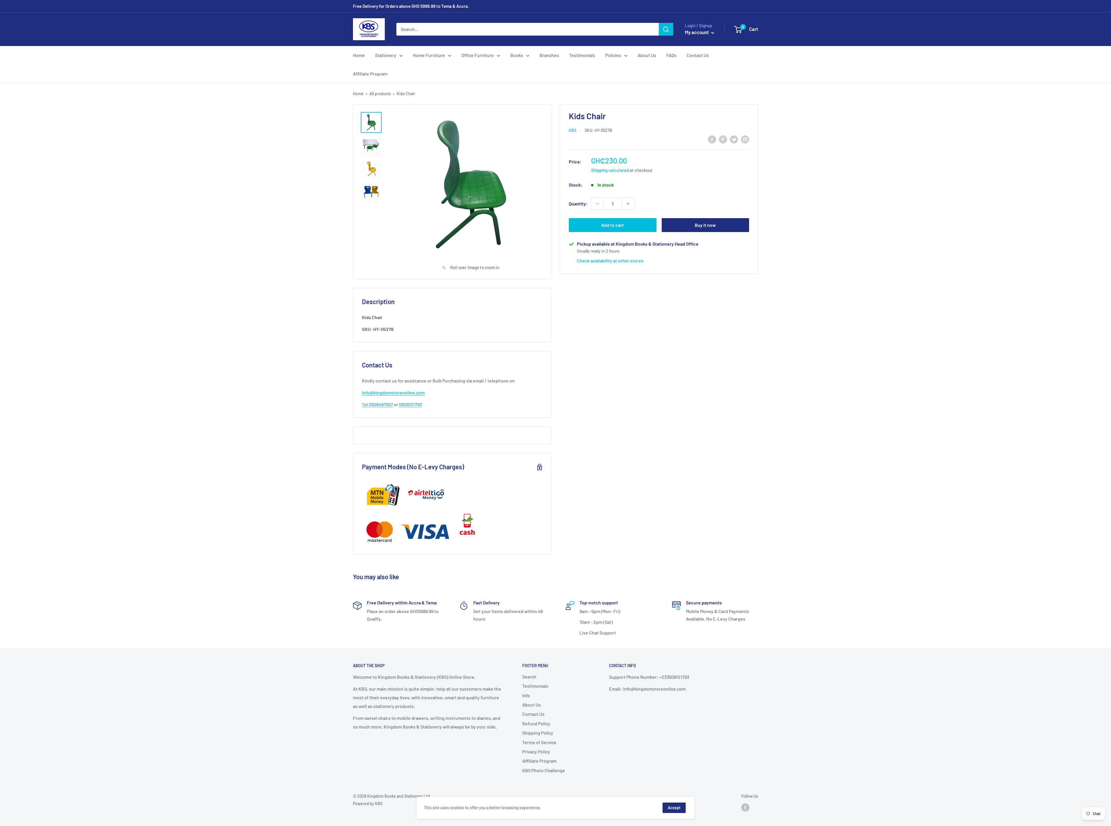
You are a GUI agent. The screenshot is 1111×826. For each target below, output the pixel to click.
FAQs (671, 55)
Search (529, 676)
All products (380, 93)
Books (516, 55)
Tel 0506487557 (377, 404)
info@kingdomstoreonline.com (393, 392)
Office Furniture (477, 55)
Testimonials (582, 55)
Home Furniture (429, 55)
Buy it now (705, 225)
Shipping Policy (537, 732)
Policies (613, 55)
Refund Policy (536, 723)
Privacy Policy (536, 751)
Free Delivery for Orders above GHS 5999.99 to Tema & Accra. (411, 6)
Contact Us (698, 55)
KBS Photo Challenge (543, 770)
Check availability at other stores (610, 260)
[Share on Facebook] (712, 139)
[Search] (666, 29)
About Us (647, 55)
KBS (572, 130)
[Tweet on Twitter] (734, 139)
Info (526, 695)
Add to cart (612, 225)
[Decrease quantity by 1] (597, 204)
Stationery (385, 55)
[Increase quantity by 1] (628, 204)
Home (359, 55)
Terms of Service (539, 742)
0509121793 (410, 404)
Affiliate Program (370, 73)
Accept (674, 807)
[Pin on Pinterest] (723, 139)
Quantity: (578, 203)
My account (697, 32)
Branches (549, 55)
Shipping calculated (610, 170)
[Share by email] (745, 139)
